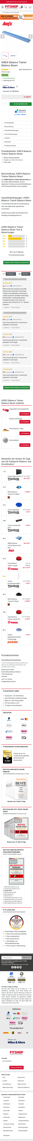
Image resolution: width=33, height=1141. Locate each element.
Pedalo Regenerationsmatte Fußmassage (14, 637)
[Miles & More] (16, 1041)
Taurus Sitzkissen (13, 510)
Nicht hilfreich (16, 307)
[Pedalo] (13, 642)
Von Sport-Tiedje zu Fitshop (9, 987)
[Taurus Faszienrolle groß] (18, 520)
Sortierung (10, 274)
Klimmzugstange (23, 1127)
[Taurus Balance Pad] (18, 471)
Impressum (21, 1081)
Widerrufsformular (8, 1087)
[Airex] (7, 24)
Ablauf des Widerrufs (23, 1087)
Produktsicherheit (10, 146)
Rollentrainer (21, 1117)
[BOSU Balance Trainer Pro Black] (18, 594)
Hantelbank (21, 1107)
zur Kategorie (25, 414)
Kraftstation (6, 1104)
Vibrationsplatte (22, 1131)
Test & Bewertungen (11, 134)
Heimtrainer (6, 1117)
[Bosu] (13, 497)
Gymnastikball (14, 440)
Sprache (25, 274)
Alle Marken (6, 1135)
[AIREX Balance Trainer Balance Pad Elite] (18, 538)
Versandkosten (7, 1084)
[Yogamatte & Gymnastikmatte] (5, 409)
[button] (5, 55)
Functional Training (8, 1124)
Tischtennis (6, 1107)
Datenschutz (21, 1077)
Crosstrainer (6, 1097)
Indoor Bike (6, 1110)
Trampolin (21, 1104)
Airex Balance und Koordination (11, 12)
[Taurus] (13, 479)
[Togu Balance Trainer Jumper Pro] (18, 612)
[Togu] (13, 568)
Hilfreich (6, 307)
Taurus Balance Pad (14, 476)
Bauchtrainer (22, 1124)
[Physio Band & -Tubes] (5, 428)
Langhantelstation (23, 1120)
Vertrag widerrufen (16, 1067)
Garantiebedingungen (12, 130)
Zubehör (7, 138)
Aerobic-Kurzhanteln (15, 419)
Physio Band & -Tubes (16, 428)
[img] (17, 86)
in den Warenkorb (20, 104)
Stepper (5, 1120)
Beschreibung (9, 126)
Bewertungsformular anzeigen (16, 262)
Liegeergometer (22, 1114)
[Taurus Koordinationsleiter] (18, 576)
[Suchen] (25, 7)
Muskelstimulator (8, 1131)
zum (6, 1061)
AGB (4, 1077)
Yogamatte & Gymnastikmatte (19, 409)
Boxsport (5, 1114)
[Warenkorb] (30, 7)
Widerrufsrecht (22, 1084)
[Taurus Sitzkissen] (18, 505)
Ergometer (21, 1097)
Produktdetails (9, 123)
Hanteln (20, 1110)
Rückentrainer (7, 1127)
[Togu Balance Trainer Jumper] (18, 558)
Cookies (5, 1081)
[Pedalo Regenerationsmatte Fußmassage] (18, 630)
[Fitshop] (11, 7)
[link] (9, 719)
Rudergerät (21, 1100)
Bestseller (8, 142)
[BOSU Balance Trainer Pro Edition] (18, 487)
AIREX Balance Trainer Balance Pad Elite (14, 545)
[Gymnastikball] (5, 440)
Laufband (6, 1100)
